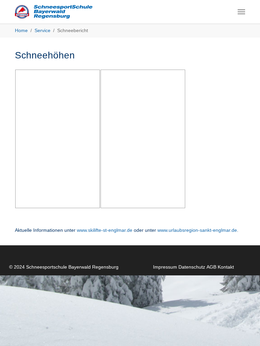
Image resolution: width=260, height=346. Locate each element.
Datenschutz (191, 267)
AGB (211, 267)
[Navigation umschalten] (241, 12)
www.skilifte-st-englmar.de (104, 230)
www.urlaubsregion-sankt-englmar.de (197, 230)
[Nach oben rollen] (246, 332)
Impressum (165, 267)
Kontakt (226, 267)
